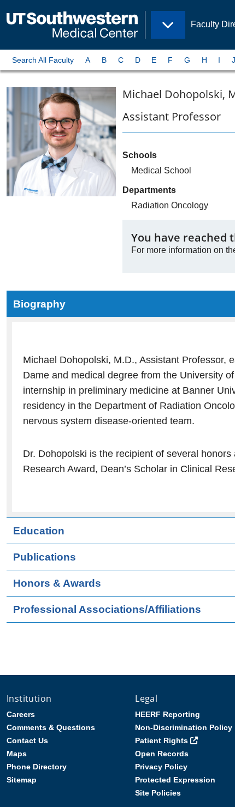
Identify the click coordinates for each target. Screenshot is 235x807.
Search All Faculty (43, 60)
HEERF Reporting (167, 714)
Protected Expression (175, 779)
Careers (21, 714)
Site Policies (158, 792)
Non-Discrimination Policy (183, 727)
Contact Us (27, 740)
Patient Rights (161, 740)
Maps (17, 753)
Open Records (162, 753)
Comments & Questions (51, 727)
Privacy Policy (161, 766)
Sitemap (22, 779)
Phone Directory (37, 766)
